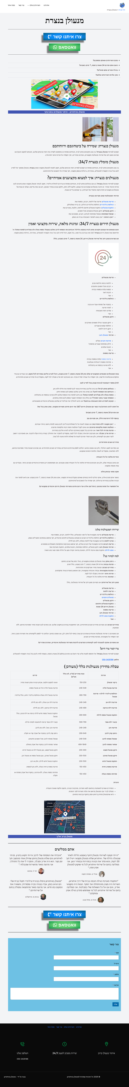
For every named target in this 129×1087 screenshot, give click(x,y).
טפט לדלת (109, 550)
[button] (64, 60)
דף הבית (122, 10)
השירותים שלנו (35, 5)
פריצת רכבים (106, 341)
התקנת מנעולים (107, 208)
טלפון (116, 974)
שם (117, 953)
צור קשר (21, 5)
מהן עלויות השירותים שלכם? (107, 75)
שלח (115, 1004)
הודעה (116, 985)
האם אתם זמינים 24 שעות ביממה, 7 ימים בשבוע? (98, 65)
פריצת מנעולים (108, 202)
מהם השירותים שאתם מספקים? (105, 60)
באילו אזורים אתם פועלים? (107, 70)
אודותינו (46, 5)
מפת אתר (11, 5)
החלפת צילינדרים (107, 205)
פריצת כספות (106, 359)
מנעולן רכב (103, 335)
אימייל (116, 964)
